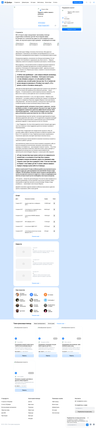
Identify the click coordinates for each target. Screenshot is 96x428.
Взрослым (31, 404)
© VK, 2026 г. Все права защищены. (10, 424)
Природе (30, 412)
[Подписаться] (87, 425)
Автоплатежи (55, 412)
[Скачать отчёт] (54, 203)
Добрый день (55, 407)
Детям (30, 401)
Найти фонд (55, 401)
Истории (54, 410)
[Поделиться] (55, 25)
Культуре (30, 415)
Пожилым (30, 407)
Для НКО (3, 412)
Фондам (30, 418)
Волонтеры (55, 404)
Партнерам (4, 415)
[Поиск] (86, 2)
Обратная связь (5, 410)
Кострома (42, 22)
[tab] (39, 323)
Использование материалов (8, 407)
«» (33, 249)
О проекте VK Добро (6, 401)
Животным (31, 410)
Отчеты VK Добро (6, 404)
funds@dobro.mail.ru (82, 401)
